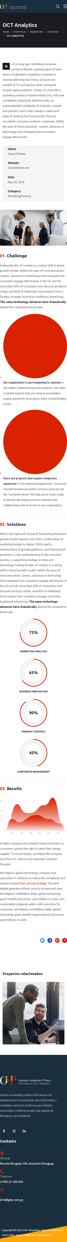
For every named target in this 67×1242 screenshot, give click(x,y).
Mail (2, 1195)
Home (6, 32)
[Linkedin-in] (24, 1131)
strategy (53, 32)
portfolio (19, 32)
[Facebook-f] (4, 1131)
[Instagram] (14, 1131)
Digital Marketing (33, 1016)
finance (24, 1024)
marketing (36, 32)
